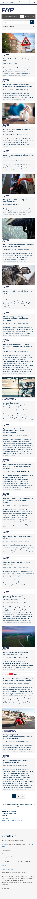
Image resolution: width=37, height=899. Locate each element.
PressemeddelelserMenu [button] (16, 16)
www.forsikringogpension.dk (12, 820)
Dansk (3, 892)
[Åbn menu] (20, 2)
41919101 (5, 818)
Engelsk (8, 892)
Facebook (11, 866)
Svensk (18, 892)
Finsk (22, 892)
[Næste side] (18, 796)
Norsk (13, 892)
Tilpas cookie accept (8, 869)
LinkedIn (4, 866)
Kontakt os (5, 844)
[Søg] (32, 22)
